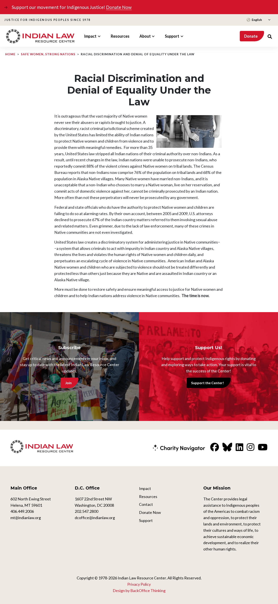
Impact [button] (90, 36)
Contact (146, 504)
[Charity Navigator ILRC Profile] (179, 447)
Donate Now (119, 7)
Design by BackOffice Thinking (139, 590)
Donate (251, 36)
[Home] (40, 36)
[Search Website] (270, 36)
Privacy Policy (139, 584)
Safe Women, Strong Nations (48, 54)
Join (68, 383)
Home (10, 54)
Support (146, 520)
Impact (145, 488)
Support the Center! (207, 383)
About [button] (145, 36)
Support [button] (172, 36)
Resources (120, 36)
